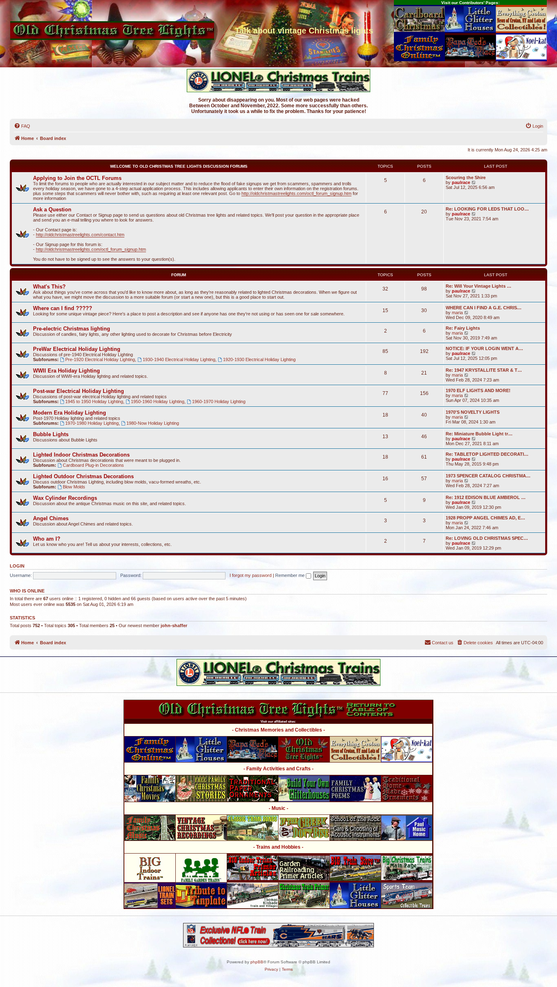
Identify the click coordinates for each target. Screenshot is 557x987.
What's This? (49, 287)
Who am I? (46, 539)
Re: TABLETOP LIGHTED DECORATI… (487, 454)
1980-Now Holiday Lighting (152, 423)
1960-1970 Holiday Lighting (218, 401)
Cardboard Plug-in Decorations (93, 465)
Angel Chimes (51, 518)
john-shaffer (174, 625)
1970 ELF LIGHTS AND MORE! (478, 390)
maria (457, 312)
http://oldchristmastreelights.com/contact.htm (80, 234)
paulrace (461, 182)
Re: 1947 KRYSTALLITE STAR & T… (484, 370)
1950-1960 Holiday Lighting (157, 401)
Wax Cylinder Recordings (65, 498)
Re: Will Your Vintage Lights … (478, 286)
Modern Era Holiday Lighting (69, 413)
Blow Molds (74, 486)
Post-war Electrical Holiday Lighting (78, 391)
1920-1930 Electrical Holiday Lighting (259, 359)
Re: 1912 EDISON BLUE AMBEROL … (486, 497)
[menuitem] (22, 126)
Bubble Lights (51, 434)
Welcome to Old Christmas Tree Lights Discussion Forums (179, 166)
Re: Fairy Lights (463, 328)
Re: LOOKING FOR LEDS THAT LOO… (487, 208)
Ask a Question (52, 209)
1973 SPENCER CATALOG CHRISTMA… (488, 475)
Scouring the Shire (466, 177)
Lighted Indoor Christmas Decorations (81, 455)
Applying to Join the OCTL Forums (77, 178)
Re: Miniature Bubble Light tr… (479, 433)
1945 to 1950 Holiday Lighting (94, 401)
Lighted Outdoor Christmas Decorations (83, 476)
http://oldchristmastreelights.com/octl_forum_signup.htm (296, 193)
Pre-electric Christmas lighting (71, 329)
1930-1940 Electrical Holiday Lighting (179, 359)
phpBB (256, 962)
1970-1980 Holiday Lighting (92, 423)
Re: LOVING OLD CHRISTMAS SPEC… (487, 538)
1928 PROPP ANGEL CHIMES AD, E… (485, 517)
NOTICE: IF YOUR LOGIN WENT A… (484, 348)
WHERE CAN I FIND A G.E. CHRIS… (484, 307)
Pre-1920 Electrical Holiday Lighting (100, 359)
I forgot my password (251, 575)
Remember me (290, 575)
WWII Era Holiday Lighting (66, 371)
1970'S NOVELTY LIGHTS (473, 412)
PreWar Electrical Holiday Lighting (76, 349)
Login (17, 565)
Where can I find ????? (62, 308)
